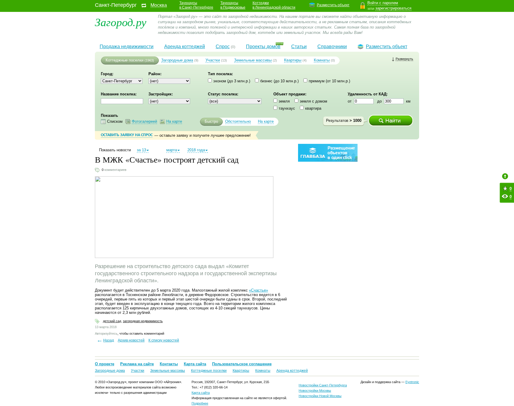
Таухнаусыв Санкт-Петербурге (196, 5)
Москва (159, 5)
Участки (213, 60)
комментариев (115, 169)
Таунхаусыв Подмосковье (232, 5)
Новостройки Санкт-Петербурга (323, 385)
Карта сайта (195, 364)
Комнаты (322, 60)
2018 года (196, 150)
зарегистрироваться (393, 8)
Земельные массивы (253, 60)
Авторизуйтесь (106, 333)
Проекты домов (263, 46)
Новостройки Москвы (315, 390)
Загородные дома (177, 60)
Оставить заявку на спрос (127, 135)
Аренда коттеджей (184, 46)
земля (284, 101)
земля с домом (313, 101)
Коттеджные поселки (124, 60)
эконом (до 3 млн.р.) (231, 81)
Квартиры (292, 60)
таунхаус (287, 108)
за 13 (141, 150)
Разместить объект (333, 5)
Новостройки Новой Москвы (320, 396)
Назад (108, 340)
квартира (313, 108)
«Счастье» (258, 290)
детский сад (112, 321)
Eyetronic (412, 382)
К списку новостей (163, 340)
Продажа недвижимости (126, 46)
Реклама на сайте (137, 364)
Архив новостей (131, 340)
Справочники (332, 46)
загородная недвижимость (143, 321)
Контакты (169, 364)
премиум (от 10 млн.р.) (329, 81)
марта (171, 150)
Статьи (299, 46)
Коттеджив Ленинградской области (274, 5)
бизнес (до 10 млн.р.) (279, 81)
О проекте (104, 364)
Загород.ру (120, 21)
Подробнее (200, 403)
